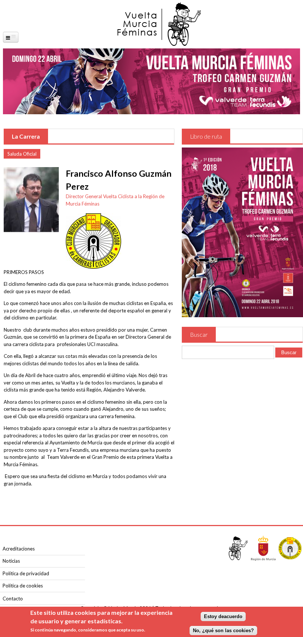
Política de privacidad (26, 573)
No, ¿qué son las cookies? (223, 630)
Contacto (13, 599)
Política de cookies (23, 586)
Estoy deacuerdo (223, 616)
